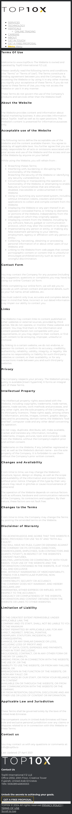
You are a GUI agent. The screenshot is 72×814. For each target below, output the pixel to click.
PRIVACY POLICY (52, 805)
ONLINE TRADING (25, 31)
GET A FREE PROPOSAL (18, 799)
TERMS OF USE (10, 808)
